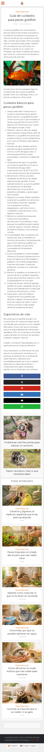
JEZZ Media (34, 740)
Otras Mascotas (22, 12)
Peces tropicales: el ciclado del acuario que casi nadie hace (22, 555)
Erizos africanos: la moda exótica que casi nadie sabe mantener (22, 671)
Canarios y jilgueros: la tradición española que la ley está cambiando (22, 514)
